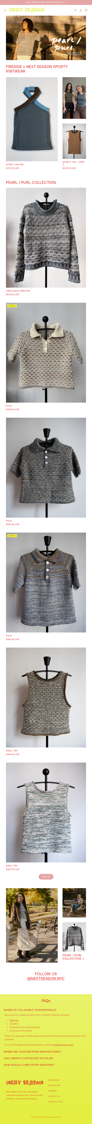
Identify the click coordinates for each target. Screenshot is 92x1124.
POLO (9, 406)
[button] (5, 10)
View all (46, 876)
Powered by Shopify (54, 1117)
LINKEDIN (52, 1091)
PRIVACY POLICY (55, 1102)
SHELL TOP (12, 750)
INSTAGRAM (53, 1080)
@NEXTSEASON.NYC (46, 978)
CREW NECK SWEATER (18, 291)
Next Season (41, 1117)
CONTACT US (54, 1096)
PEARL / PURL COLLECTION (72, 957)
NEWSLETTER (54, 1085)
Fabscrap (14, 1020)
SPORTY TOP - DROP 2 (74, 163)
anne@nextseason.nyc (63, 1045)
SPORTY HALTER (14, 164)
